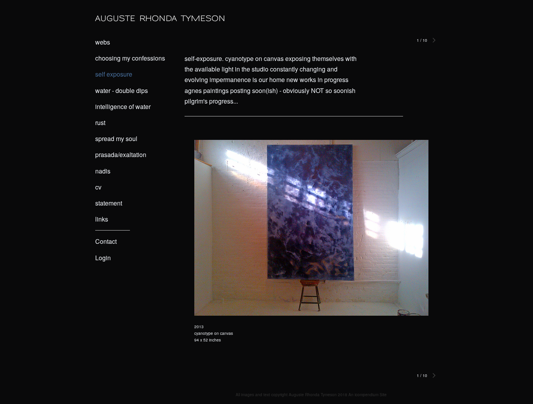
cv (98, 186)
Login (103, 257)
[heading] (114, 18)
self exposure (113, 74)
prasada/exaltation (120, 154)
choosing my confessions (130, 58)
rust (100, 122)
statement (108, 202)
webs (102, 42)
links (101, 219)
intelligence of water (123, 106)
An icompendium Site (367, 394)
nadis (102, 170)
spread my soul (116, 138)
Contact (106, 241)
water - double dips (121, 90)
